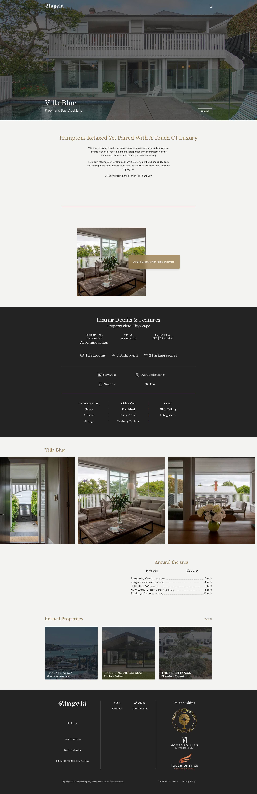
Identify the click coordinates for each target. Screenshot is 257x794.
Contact (117, 708)
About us (139, 702)
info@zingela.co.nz (72, 750)
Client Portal (140, 708)
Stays (117, 702)
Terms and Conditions (168, 781)
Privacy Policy (189, 781)
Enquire (205, 111)
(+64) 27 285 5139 (73, 739)
